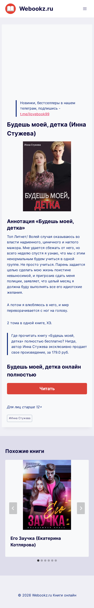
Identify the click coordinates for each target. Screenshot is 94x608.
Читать (47, 388)
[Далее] (81, 508)
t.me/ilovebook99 (34, 114)
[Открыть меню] (85, 8)
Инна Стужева (19, 418)
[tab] (38, 560)
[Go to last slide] (13, 508)
